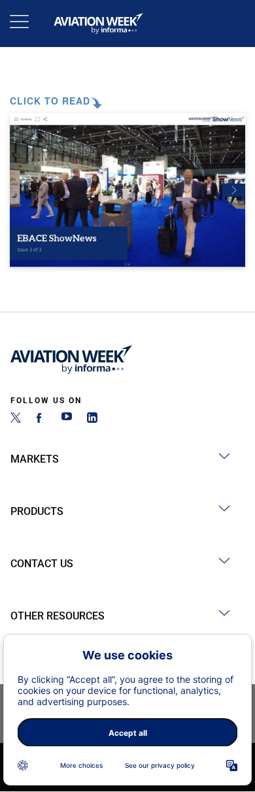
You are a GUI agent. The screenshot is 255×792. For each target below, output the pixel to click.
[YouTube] (66, 419)
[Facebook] (41, 419)
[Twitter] (15, 419)
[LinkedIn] (92, 419)
